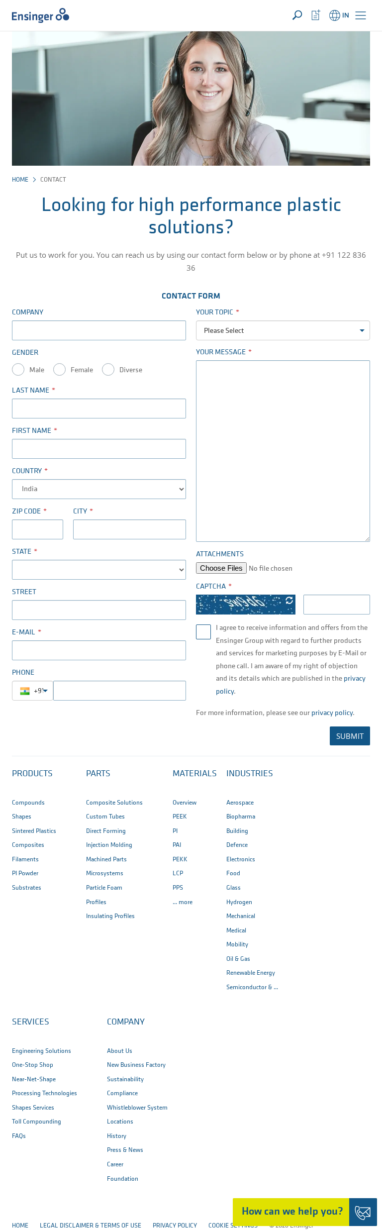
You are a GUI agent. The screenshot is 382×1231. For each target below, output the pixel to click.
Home (20, 180)
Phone (23, 673)
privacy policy (332, 713)
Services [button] (30, 1022)
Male (36, 370)
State (21, 552)
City (80, 511)
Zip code (26, 511)
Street (24, 592)
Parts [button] (98, 774)
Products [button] (32, 774)
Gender (25, 353)
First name (31, 431)
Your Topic (214, 312)
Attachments (220, 554)
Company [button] (126, 1022)
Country (27, 471)
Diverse (130, 370)
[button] (360, 15)
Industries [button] (249, 774)
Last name (30, 391)
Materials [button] (195, 774)
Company (27, 312)
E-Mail (23, 632)
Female (82, 370)
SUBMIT (350, 736)
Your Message (221, 352)
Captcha (211, 587)
